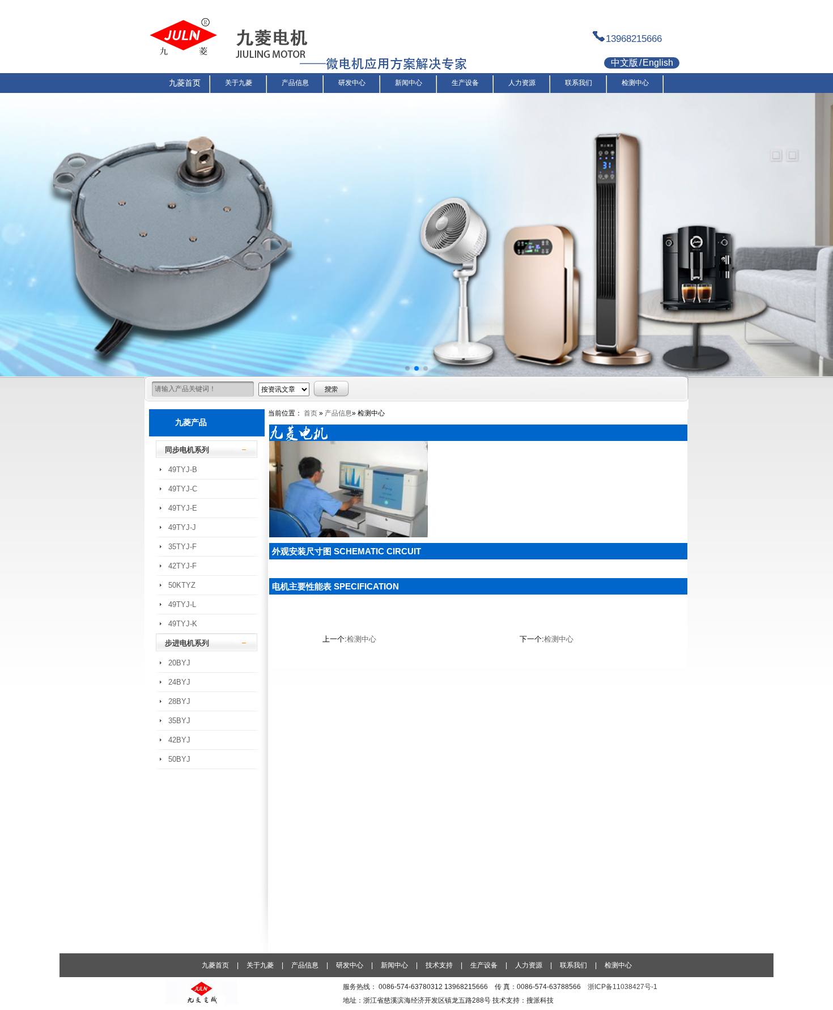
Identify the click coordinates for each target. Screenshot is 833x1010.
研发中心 (349, 965)
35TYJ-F (182, 546)
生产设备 (484, 965)
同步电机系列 (187, 449)
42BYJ (179, 740)
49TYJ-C (182, 489)
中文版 (624, 62)
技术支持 (439, 965)
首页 (310, 413)
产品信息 (338, 413)
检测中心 (361, 639)
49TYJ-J (182, 527)
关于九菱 (260, 965)
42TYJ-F (182, 566)
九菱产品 (191, 422)
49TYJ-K (182, 623)
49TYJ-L (182, 604)
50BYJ (179, 759)
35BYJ (179, 720)
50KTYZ (182, 585)
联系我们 (573, 965)
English (658, 62)
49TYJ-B (182, 469)
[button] (407, 368)
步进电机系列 (187, 643)
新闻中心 (394, 965)
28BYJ (179, 701)
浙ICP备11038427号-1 (622, 987)
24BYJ (179, 682)
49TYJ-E (182, 508)
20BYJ (179, 663)
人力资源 (528, 965)
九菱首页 (215, 965)
